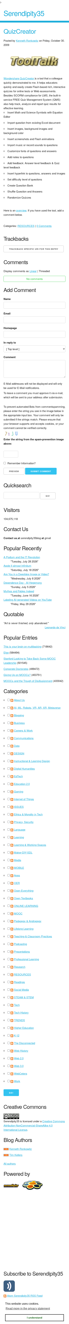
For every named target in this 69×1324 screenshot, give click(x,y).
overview (21, 210)
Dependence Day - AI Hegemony (23, 582)
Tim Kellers (15, 1155)
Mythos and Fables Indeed (19, 591)
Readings (19, 982)
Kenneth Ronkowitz (27, 40)
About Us (19, 700)
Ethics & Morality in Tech (28, 814)
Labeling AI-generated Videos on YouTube (28, 599)
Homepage (10, 328)
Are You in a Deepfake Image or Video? (26, 574)
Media (17, 860)
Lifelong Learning (23, 928)
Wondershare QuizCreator (19, 78)
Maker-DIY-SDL (23, 852)
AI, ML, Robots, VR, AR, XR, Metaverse (37, 707)
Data (16, 746)
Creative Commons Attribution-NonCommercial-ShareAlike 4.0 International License (34, 1125)
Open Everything (23, 890)
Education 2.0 (22, 784)
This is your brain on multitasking (22, 646)
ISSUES (19, 807)
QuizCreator (20, 30)
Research (19, 967)
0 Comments (44, 226)
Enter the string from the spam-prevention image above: (34, 441)
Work (17, 1081)
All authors (10, 1163)
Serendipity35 (24, 13)
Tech (17, 1005)
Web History (21, 1050)
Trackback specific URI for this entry (33, 249)
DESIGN (19, 753)
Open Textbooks (23, 898)
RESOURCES (26, 226)
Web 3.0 (19, 1066)
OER (17, 883)
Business (19, 723)
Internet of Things (24, 799)
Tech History (21, 1012)
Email (7, 313)
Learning (19, 837)
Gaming (18, 791)
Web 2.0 (19, 1058)
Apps (17, 875)
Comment (10, 357)
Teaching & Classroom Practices (33, 936)
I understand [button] (34, 1317)
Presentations (22, 951)
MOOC (18, 913)
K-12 (16, 1035)
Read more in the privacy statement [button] (28, 1308)
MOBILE (19, 867)
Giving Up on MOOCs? (17, 675)
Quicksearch (17, 485)
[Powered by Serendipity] (12, 1185)
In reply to (10, 342)
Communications (24, 738)
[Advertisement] (34, 1229)
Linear (33, 271)
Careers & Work (23, 730)
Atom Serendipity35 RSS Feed (24, 1295)
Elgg (6, 652)
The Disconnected (24, 1043)
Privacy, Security (24, 822)
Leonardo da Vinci (55, 627)
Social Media (21, 989)
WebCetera (20, 1073)
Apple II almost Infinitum (17, 565)
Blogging (19, 715)
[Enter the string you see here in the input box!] (14, 433)
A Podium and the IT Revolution (22, 557)
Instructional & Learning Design (32, 761)
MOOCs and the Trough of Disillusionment (28, 681)
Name (7, 299)
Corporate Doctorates (16, 669)
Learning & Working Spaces (30, 845)
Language (19, 829)
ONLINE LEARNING (26, 906)
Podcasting (20, 944)
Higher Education (24, 1028)
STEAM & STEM (24, 997)
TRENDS (19, 1020)
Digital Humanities (24, 768)
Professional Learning (26, 959)
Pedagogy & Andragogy (27, 921)
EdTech (18, 776)
